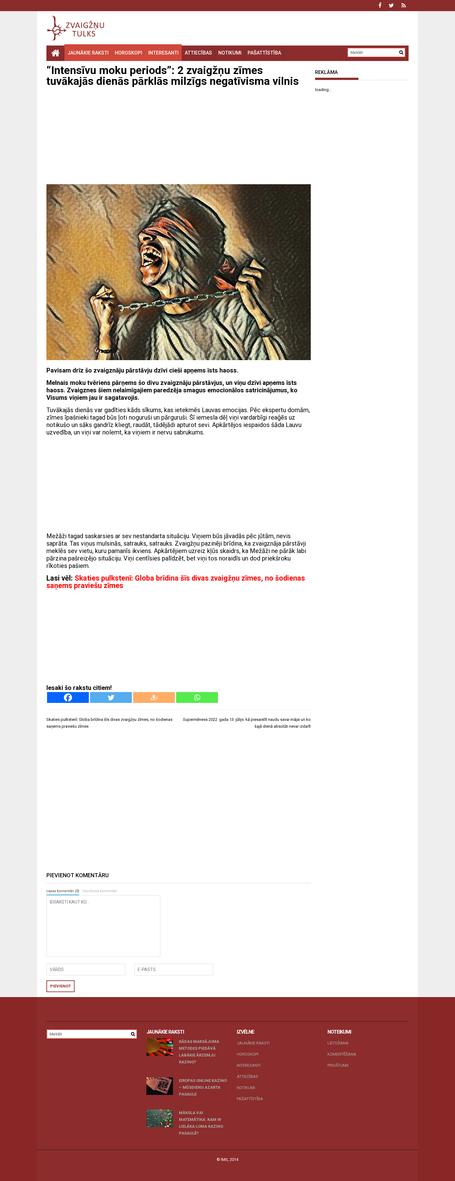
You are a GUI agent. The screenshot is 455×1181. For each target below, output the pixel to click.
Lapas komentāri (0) (62, 891)
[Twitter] (111, 697)
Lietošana (338, 1043)
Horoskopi (128, 53)
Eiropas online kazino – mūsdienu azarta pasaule (203, 1087)
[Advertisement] (178, 136)
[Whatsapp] (197, 697)
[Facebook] (68, 697)
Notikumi (229, 53)
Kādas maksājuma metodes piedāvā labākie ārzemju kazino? (199, 1051)
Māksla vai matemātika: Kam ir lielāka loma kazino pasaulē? (201, 1122)
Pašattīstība (264, 53)
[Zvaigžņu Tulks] (55, 53)
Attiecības (198, 53)
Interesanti (163, 53)
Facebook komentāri (100, 891)
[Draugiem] (154, 697)
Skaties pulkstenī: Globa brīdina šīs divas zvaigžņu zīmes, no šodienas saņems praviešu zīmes (175, 582)
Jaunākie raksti (88, 53)
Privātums (338, 1065)
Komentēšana (341, 1054)
